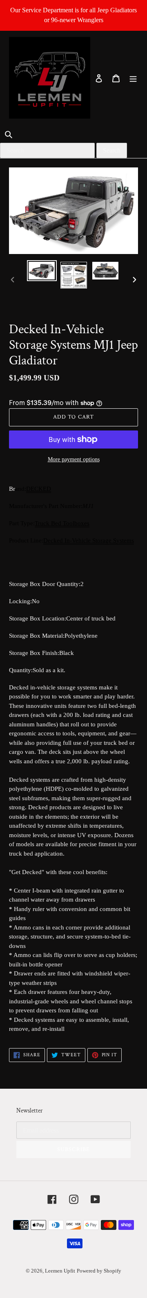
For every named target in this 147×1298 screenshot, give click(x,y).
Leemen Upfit (60, 1271)
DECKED (38, 488)
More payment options (74, 459)
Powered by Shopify (99, 1271)
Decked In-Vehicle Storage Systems (88, 540)
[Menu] (133, 78)
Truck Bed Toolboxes (62, 523)
